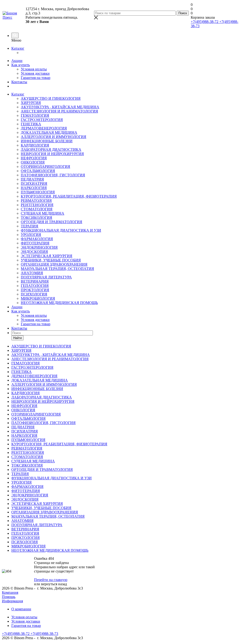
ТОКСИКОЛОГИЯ (36, 218)
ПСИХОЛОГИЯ (34, 294)
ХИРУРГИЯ (31, 103)
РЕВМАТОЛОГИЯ (36, 201)
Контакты (19, 82)
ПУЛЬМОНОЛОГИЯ (38, 192)
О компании (21, 609)
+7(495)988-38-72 (204, 22)
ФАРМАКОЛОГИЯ (37, 239)
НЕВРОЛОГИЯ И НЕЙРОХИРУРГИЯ (52, 154)
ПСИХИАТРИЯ (34, 184)
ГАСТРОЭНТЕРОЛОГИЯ (42, 120)
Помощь (8, 597)
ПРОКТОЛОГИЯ (35, 290)
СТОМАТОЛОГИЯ (36, 209)
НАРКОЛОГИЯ (34, 188)
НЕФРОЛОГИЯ (34, 158)
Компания (10, 592)
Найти (17, 338)
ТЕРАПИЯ (29, 226)
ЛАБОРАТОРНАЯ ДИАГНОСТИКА (51, 149)
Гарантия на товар (35, 78)
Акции (16, 61)
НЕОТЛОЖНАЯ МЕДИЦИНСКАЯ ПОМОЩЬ (59, 303)
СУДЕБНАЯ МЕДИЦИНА (42, 213)
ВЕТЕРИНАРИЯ (35, 281)
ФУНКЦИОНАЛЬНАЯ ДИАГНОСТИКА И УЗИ (61, 230)
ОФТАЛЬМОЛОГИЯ (38, 171)
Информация (12, 601)
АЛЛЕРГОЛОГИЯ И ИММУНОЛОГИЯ (53, 137)
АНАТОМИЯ (32, 273)
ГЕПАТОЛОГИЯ (35, 286)
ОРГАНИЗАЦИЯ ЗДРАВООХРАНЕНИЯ (54, 264)
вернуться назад (54, 584)
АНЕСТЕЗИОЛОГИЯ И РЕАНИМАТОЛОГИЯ (59, 111)
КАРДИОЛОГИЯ (35, 145)
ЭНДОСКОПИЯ (34, 252)
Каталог (17, 48)
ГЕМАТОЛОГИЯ (35, 115)
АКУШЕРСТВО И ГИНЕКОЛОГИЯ (51, 98)
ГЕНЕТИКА (31, 124)
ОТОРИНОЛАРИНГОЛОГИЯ (45, 167)
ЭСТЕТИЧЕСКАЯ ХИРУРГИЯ (46, 256)
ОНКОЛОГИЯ (33, 162)
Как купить (20, 65)
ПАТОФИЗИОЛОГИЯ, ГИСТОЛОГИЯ (53, 175)
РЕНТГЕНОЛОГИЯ (37, 205)
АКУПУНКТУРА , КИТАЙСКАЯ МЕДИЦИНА (60, 107)
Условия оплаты (34, 69)
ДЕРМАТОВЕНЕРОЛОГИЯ (44, 128)
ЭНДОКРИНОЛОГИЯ (39, 247)
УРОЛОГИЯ (31, 235)
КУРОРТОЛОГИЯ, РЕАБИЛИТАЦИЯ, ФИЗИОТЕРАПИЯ (69, 196)
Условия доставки (35, 73)
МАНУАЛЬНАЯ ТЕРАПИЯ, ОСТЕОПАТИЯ (57, 269)
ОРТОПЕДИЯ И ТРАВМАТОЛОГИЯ (51, 222)
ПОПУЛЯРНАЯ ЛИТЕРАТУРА (46, 277)
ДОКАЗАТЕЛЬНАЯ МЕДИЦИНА (49, 132)
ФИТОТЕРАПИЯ (35, 243)
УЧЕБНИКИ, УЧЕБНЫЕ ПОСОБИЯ (51, 260)
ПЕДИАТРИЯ (32, 179)
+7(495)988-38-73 (44, 634)
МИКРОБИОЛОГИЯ (38, 298)
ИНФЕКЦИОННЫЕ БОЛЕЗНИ (47, 141)
